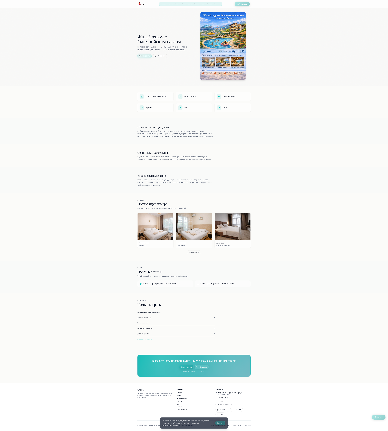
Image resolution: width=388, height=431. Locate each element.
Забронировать (144, 56)
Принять (220, 423)
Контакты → (194, 371)
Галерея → (202, 371)
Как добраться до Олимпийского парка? (149, 312)
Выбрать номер (242, 4)
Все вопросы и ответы (145, 340)
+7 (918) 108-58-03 (224, 398)
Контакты (180, 407)
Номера (179, 393)
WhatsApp (223, 410)
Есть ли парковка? (142, 323)
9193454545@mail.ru (225, 405)
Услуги (179, 395)
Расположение (182, 398)
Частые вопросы (182, 410)
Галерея (179, 401)
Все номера (193, 252)
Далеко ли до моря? (143, 334)
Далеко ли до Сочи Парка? (145, 317)
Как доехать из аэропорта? (145, 328)
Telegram (238, 410)
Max (221, 414)
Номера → (186, 371)
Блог (178, 404)
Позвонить (161, 56)
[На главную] (142, 4)
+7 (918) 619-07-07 (224, 401)
